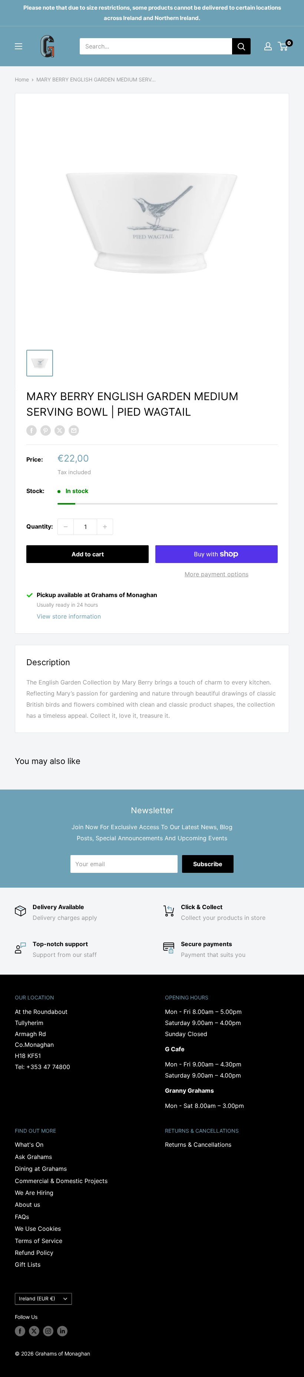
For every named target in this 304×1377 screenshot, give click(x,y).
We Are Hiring (34, 1192)
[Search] (241, 46)
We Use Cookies (38, 1228)
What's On (29, 1144)
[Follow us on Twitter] (34, 1331)
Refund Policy (34, 1252)
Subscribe (207, 864)
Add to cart (88, 554)
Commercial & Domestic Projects (61, 1181)
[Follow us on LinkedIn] (62, 1331)
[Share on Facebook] (31, 430)
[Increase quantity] (105, 527)
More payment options (216, 574)
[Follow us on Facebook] (20, 1331)
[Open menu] (18, 46)
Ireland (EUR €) (37, 1298)
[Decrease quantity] (65, 527)
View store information (69, 616)
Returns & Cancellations (198, 1144)
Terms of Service (38, 1240)
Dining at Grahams (41, 1168)
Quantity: (39, 526)
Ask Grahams (33, 1156)
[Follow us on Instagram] (48, 1331)
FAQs (22, 1216)
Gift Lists (27, 1264)
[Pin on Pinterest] (45, 430)
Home (22, 79)
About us (27, 1204)
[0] (283, 46)
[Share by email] (74, 430)
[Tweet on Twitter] (59, 430)
